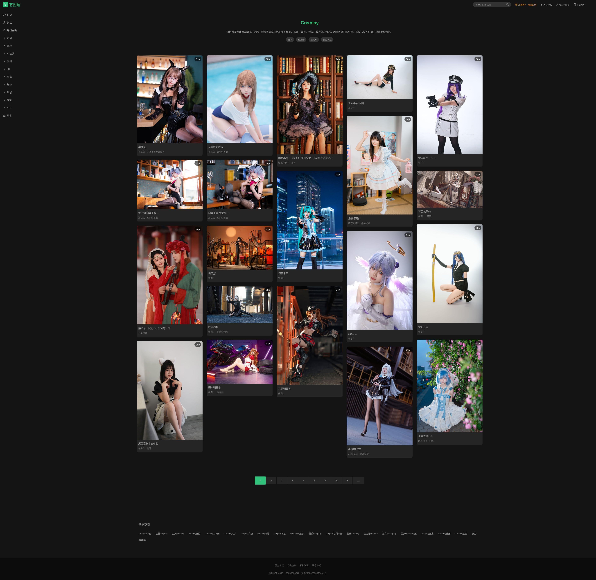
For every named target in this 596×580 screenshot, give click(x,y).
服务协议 (279, 565)
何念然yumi (222, 331)
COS (9, 100)
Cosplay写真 (230, 533)
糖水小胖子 (283, 162)
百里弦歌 (142, 332)
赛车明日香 (214, 387)
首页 (9, 14)
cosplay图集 (427, 533)
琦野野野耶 (222, 151)
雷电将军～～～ (427, 158)
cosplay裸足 (280, 533)
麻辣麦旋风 (353, 223)
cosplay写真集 (297, 533)
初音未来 (283, 273)
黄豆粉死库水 (215, 147)
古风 (9, 38)
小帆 (431, 440)
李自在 (351, 107)
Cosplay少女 (145, 533)
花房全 (141, 448)
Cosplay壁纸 (444, 533)
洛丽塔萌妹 (354, 218)
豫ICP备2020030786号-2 (313, 573)
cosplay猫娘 (194, 533)
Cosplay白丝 (461, 533)
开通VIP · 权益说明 (526, 4)
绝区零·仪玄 (354, 449)
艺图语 (14, 4)
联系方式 (316, 565)
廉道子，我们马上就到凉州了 (154, 328)
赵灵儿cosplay (371, 533)
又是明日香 (284, 388)
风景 (9, 92)
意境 (9, 45)
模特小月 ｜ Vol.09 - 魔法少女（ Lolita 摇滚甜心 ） (306, 158)
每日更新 (11, 30)
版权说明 (304, 565)
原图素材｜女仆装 (148, 443)
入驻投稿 (547, 4)
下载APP (580, 4)
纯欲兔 (142, 147)
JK (8, 69)
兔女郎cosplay (389, 533)
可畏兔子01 (424, 211)
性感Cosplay (315, 533)
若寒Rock (353, 453)
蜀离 (429, 216)
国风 (9, 61)
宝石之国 (423, 327)
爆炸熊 (220, 392)
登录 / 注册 (564, 4)
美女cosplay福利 (409, 533)
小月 (293, 162)
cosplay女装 (247, 533)
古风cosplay (178, 533)
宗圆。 (281, 278)
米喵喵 (141, 151)
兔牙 (149, 448)
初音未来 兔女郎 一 (218, 213)
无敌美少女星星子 (155, 151)
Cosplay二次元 (212, 533)
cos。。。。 (353, 334)
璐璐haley (364, 453)
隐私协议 (291, 565)
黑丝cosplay (161, 533)
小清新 (10, 53)
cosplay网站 (263, 533)
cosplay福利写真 (334, 533)
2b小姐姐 (213, 327)
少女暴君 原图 (356, 103)
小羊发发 (365, 223)
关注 (9, 22)
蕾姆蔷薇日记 (425, 436)
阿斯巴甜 (422, 440)
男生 (9, 108)
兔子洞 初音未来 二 (148, 213)
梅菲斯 (212, 273)
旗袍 (9, 84)
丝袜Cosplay (353, 533)
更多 (9, 115)
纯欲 (9, 77)
